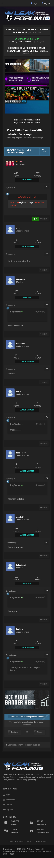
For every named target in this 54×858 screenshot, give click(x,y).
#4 (47, 369)
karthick (19, 629)
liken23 (40, 829)
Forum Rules (40, 841)
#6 (47, 478)
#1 (47, 187)
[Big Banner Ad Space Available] (27, 120)
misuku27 (20, 517)
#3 (47, 305)
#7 (47, 542)
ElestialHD (20, 279)
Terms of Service (16, 841)
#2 (47, 254)
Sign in (39, 732)
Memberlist (10, 800)
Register (47, 3)
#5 (47, 417)
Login (34, 3)
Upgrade (9, 809)
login (31, 202)
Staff (7, 795)
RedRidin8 (20, 343)
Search (8, 805)
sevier (18, 391)
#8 (47, 590)
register (22, 202)
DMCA (28, 841)
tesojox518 (20, 453)
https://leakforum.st (21, 42)
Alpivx (18, 228)
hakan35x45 (21, 565)
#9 (47, 655)
